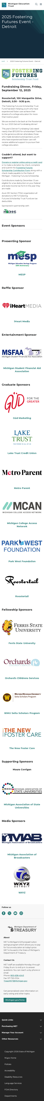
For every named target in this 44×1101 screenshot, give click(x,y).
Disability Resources (13, 1077)
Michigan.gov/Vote (15, 1000)
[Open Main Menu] (40, 4)
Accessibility (10, 1071)
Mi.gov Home (10, 1058)
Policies (8, 1064)
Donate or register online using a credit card (22, 162)
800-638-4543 (17, 975)
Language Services (13, 1083)
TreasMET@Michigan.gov (15, 981)
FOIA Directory (11, 1090)
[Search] (36, 4)
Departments (11, 1096)
